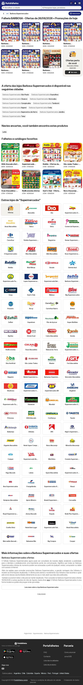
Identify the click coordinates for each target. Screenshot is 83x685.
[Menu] (79, 3)
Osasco (14, 99)
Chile (23, 673)
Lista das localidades (51, 660)
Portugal (55, 673)
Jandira (52, 112)
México (43, 673)
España (37, 673)
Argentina (17, 673)
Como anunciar (69, 652)
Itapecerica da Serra (19, 112)
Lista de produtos (50, 665)
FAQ (45, 652)
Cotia (40, 108)
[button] (75, 3)
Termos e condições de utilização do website (45, 680)
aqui (48, 580)
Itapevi (14, 108)
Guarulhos (44, 94)
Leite (4, 132)
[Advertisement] (41, 611)
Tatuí (13, 116)
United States (64, 673)
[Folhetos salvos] (71, 3)
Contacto (47, 656)
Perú (49, 673)
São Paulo (15, 94)
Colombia (29, 673)
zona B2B (68, 656)
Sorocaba (43, 99)
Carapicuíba (16, 103)
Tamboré (46, 103)
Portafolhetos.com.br (21, 680)
